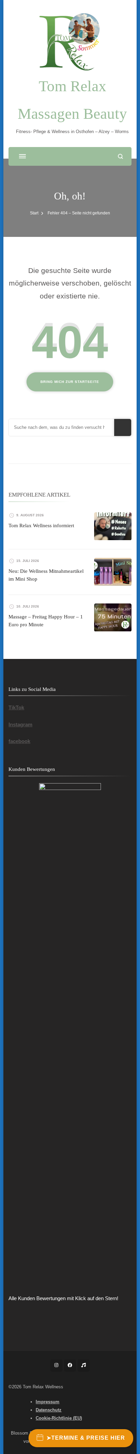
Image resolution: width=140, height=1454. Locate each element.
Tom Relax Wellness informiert (41, 525)
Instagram (20, 724)
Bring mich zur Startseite (69, 382)
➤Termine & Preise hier (86, 1438)
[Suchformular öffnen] (120, 156)
